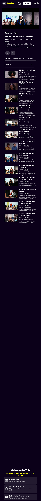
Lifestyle (7, 39)
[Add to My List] (7, 53)
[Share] (13, 53)
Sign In (34, 3)
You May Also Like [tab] (19, 58)
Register (27, 3)
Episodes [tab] (8, 58)
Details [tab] (30, 58)
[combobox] (19, 65)
